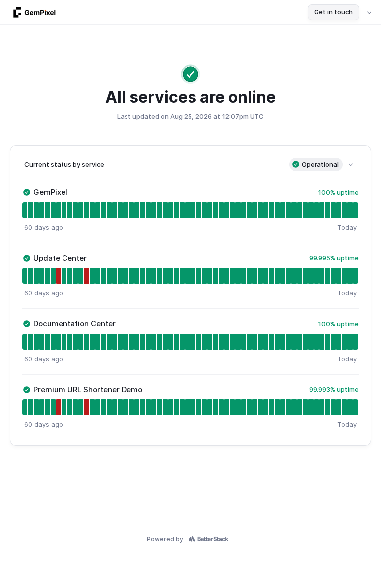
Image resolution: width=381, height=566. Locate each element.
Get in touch (333, 12)
